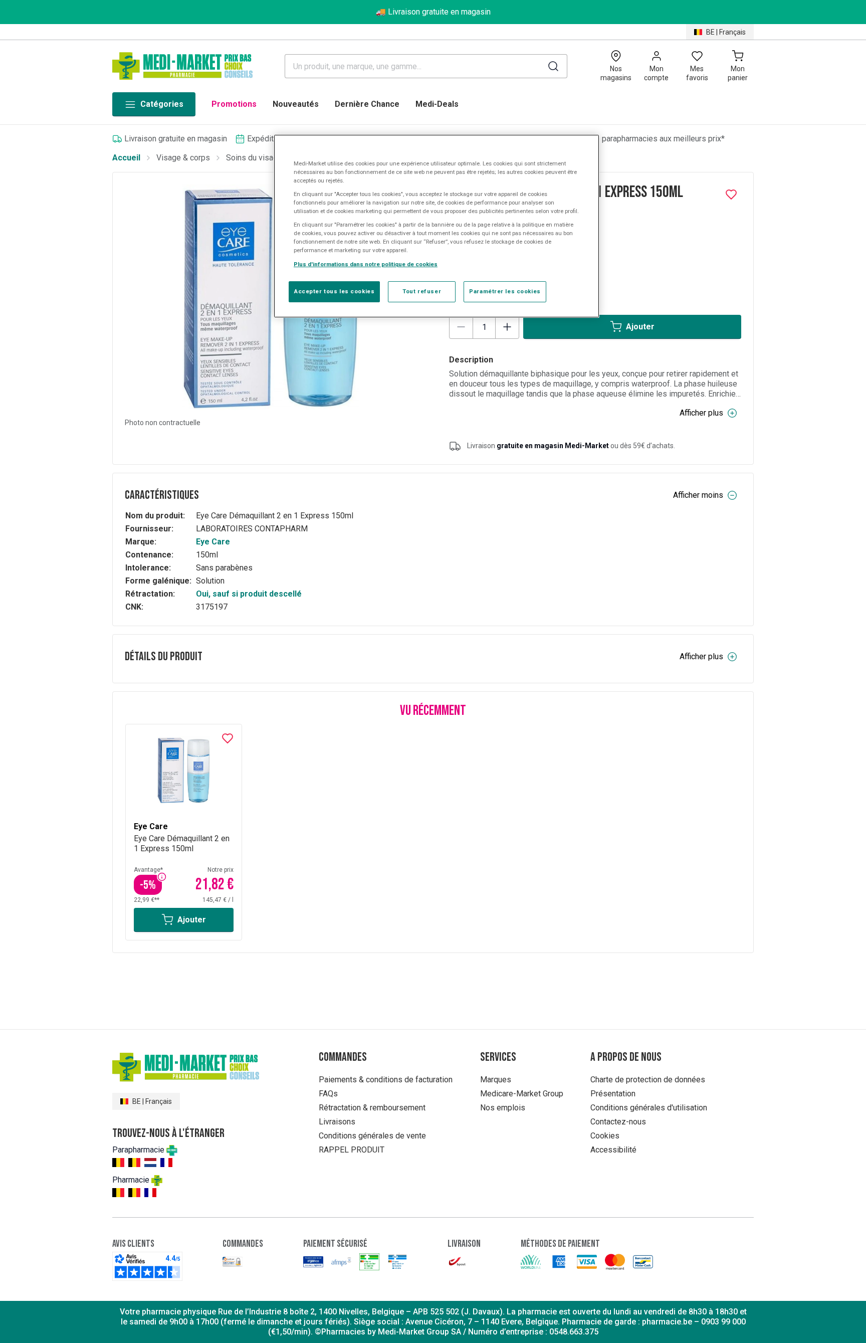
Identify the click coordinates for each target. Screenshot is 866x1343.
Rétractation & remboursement (372, 1107)
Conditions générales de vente (372, 1135)
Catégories (161, 104)
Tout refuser (421, 291)
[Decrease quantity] (461, 326)
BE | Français (726, 32)
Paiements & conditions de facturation (386, 1079)
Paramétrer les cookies (505, 291)
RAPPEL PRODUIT (351, 1150)
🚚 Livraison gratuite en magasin (433, 12)
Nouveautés (296, 104)
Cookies (604, 1135)
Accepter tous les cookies (334, 291)
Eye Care (213, 541)
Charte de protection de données (647, 1079)
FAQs (328, 1093)
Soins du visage (254, 157)
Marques (495, 1079)
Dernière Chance (367, 104)
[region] (436, 226)
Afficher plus (701, 413)
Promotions (234, 104)
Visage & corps (183, 157)
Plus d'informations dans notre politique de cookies (366, 264)
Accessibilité (613, 1150)
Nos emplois (502, 1107)
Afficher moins (698, 495)
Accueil (126, 157)
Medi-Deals (437, 104)
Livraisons (337, 1121)
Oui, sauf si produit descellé (249, 594)
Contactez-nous (618, 1121)
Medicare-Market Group (521, 1093)
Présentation (612, 1093)
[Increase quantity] (507, 326)
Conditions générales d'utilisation (648, 1107)
